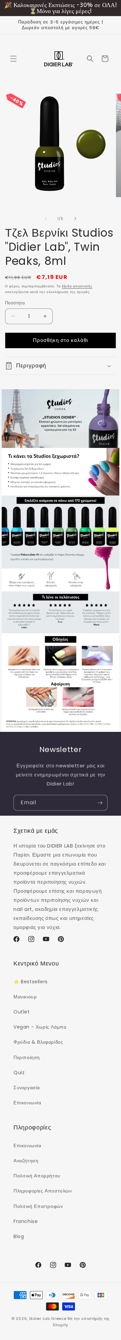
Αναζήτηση (25, 1160)
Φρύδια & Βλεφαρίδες (38, 1042)
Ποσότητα (15, 303)
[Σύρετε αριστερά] (45, 218)
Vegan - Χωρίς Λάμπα (39, 1027)
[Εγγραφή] (99, 803)
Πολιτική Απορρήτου (37, 1175)
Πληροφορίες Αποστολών (42, 1190)
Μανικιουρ (25, 996)
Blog (18, 1236)
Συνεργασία (26, 1087)
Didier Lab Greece (48, 1318)
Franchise (25, 1221)
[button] (13, 58)
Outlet (21, 1011)
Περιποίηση (26, 1057)
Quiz (19, 1072)
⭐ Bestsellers (30, 981)
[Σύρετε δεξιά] (75, 218)
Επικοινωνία (27, 1102)
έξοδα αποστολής (77, 286)
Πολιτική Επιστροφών (38, 1206)
